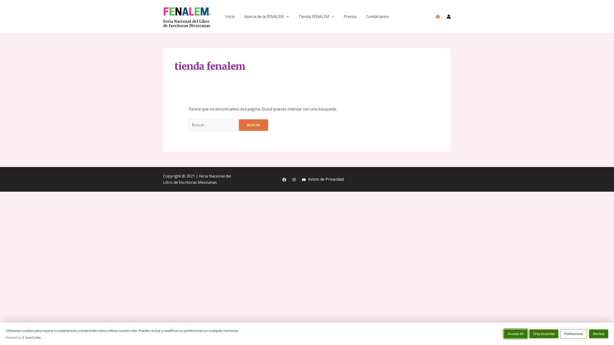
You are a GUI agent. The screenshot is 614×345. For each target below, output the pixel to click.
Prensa (350, 16)
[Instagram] (294, 180)
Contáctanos (377, 16)
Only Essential (544, 334)
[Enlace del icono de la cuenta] (449, 16)
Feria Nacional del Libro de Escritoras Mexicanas (186, 23)
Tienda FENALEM (313, 16)
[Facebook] (284, 180)
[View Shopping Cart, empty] (438, 16)
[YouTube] (304, 180)
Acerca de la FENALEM (264, 16)
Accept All (516, 334)
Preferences (573, 334)
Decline (598, 334)
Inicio (230, 16)
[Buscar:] (214, 124)
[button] (286, 16)
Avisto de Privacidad (326, 179)
